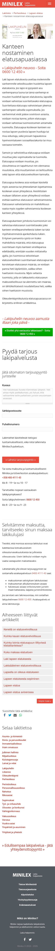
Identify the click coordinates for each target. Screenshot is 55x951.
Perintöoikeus (9, 784)
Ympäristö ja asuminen (13, 827)
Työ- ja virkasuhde (11, 803)
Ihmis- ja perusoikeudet (14, 740)
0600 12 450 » (27, 333)
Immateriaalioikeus (12, 743)
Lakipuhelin (8, 768)
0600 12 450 (32, 499)
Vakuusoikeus (9, 816)
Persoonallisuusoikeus (13, 787)
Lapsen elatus (36, 13)
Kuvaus (6, 385)
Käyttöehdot (27, 894)
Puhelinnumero (11, 424)
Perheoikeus (20, 13)
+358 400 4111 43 (11, 477)
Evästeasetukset (27, 905)
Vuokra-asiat (8, 823)
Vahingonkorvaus (11, 811)
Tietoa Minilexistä (28, 884)
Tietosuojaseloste (27, 889)
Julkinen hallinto (10, 752)
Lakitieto (6, 13)
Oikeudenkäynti (10, 775)
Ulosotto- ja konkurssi (13, 807)
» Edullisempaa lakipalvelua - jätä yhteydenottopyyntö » (27, 847)
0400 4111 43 (39, 573)
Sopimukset (8, 800)
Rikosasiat (7, 795)
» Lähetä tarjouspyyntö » (21, 459)
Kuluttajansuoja (10, 759)
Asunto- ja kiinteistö (12, 736)
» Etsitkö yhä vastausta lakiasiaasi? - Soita (27, 330)
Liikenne (6, 771)
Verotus (6, 819)
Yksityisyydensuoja (27, 899)
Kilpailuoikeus (9, 755)
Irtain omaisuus (10, 747)
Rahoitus (6, 791)
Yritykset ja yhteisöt (12, 832)
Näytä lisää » (45, 701)
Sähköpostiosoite (11, 410)
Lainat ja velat (9, 763)
